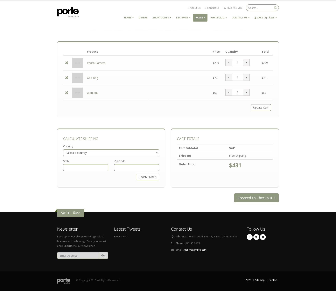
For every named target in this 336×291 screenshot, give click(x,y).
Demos (143, 17)
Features (182, 17)
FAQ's (248, 280)
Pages (199, 17)
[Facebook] (250, 237)
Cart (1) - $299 (265, 17)
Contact (273, 280)
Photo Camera (96, 63)
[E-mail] (263, 237)
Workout (92, 93)
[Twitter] (256, 237)
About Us (195, 8)
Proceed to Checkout (255, 197)
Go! (103, 255)
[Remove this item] (66, 63)
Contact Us (213, 8)
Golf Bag (92, 78)
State (66, 161)
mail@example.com (195, 249)
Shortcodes (161, 17)
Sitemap (260, 280)
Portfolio (217, 17)
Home (127, 17)
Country (68, 146)
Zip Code (119, 161)
